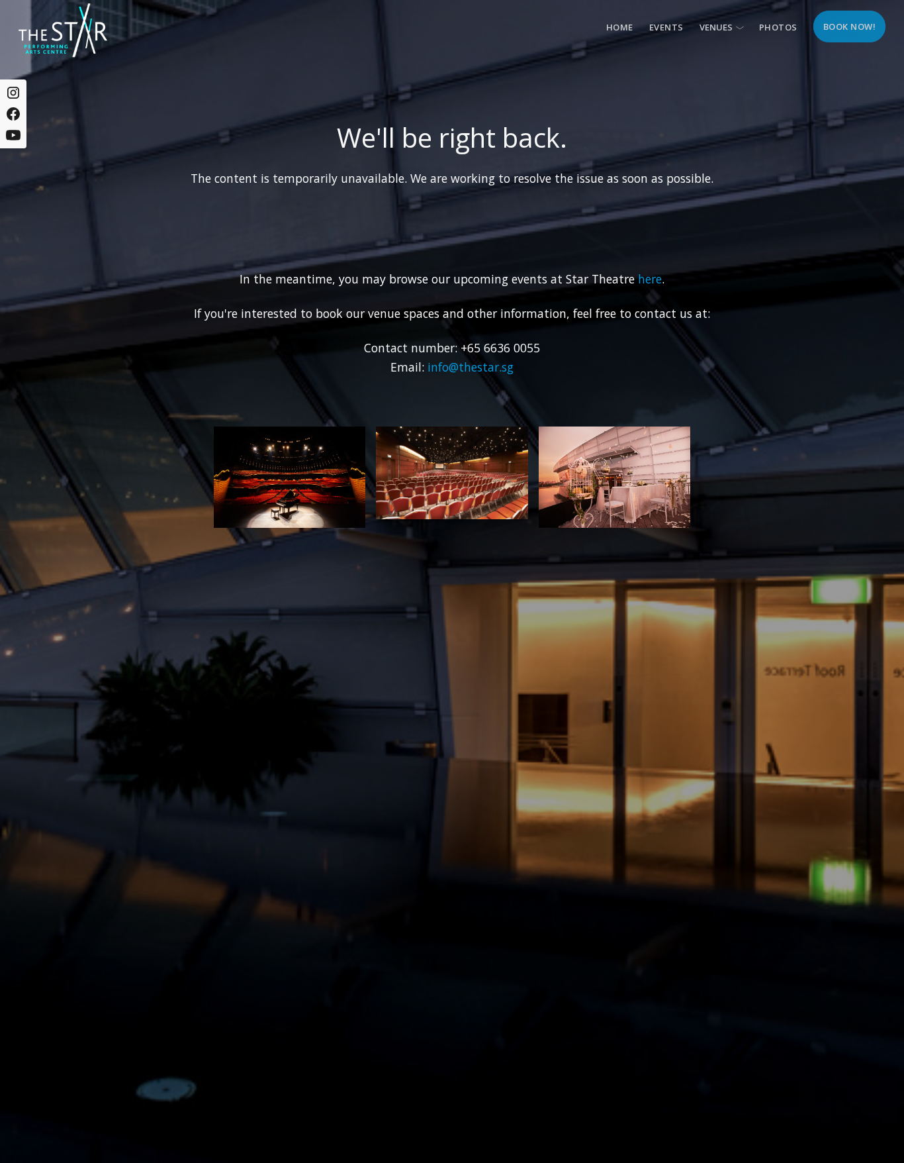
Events (666, 27)
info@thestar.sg (471, 367)
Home (619, 27)
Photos (778, 27)
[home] (63, 30)
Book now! (849, 26)
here (650, 279)
